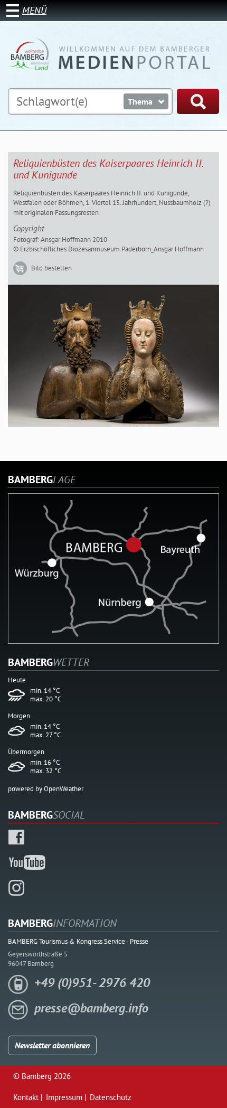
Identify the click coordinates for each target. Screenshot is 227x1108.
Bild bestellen (51, 268)
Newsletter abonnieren (52, 1045)
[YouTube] (28, 861)
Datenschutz (110, 1097)
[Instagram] (16, 886)
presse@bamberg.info (91, 1008)
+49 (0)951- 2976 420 (92, 982)
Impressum (64, 1097)
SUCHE (198, 101)
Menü (34, 10)
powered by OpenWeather (45, 788)
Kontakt (26, 1097)
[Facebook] (16, 836)
